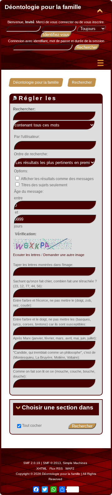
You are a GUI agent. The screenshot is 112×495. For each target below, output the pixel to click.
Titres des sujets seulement (43, 185)
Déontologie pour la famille (43, 7)
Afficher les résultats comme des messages (57, 179)
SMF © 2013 (52, 463)
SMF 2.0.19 (31, 463)
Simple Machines (75, 463)
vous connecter (62, 22)
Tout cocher (32, 425)
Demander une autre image (63, 255)
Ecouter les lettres (26, 255)
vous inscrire (94, 22)
